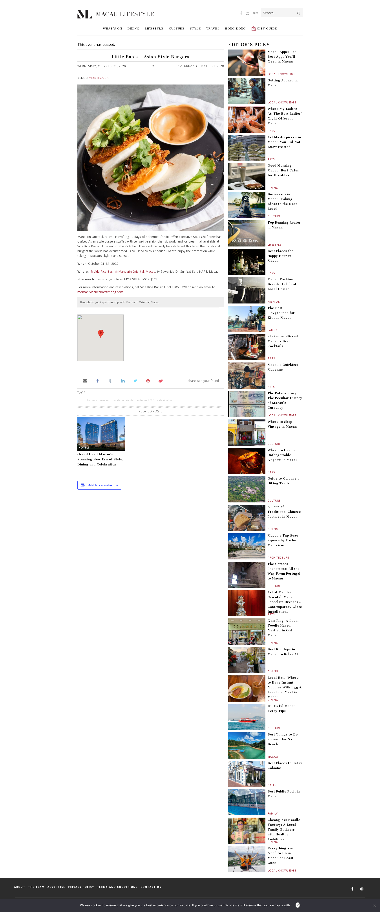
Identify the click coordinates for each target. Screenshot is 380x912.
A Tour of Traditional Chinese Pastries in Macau (284, 512)
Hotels (84, 447)
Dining (133, 28)
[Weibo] (161, 381)
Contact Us (151, 886)
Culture (177, 28)
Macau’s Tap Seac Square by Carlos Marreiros (283, 540)
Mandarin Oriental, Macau (136, 271)
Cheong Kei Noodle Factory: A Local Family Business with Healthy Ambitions (284, 829)
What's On (112, 28)
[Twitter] (135, 381)
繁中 (255, 13)
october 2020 (145, 400)
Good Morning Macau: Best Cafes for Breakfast (283, 170)
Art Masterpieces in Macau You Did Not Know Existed (284, 142)
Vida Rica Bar (100, 78)
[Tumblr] (110, 381)
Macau (268, 757)
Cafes (268, 785)
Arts (268, 159)
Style (195, 28)
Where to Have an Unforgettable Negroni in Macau (283, 455)
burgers (92, 400)
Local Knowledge (268, 74)
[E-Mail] (85, 381)
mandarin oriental (123, 400)
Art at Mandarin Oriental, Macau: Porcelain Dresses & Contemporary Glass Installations (285, 602)
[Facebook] (97, 381)
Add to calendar (100, 485)
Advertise (56, 886)
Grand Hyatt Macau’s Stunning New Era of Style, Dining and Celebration (100, 459)
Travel (213, 28)
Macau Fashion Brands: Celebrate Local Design (283, 284)
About (19, 886)
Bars (268, 131)
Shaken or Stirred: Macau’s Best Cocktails (283, 341)
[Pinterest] (148, 381)
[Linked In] (123, 381)
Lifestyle (154, 28)
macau (104, 400)
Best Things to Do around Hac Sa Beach (283, 739)
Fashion (268, 301)
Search (298, 13)
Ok (298, 905)
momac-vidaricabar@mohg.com (100, 292)
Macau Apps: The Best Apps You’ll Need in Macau (282, 56)
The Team (36, 886)
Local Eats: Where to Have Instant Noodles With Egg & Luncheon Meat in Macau (285, 687)
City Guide (267, 28)
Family (268, 330)
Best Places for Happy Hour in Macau (280, 256)
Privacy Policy (81, 886)
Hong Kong (235, 28)
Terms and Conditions (117, 886)
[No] (374, 905)
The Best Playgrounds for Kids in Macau (281, 313)
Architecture (268, 557)
